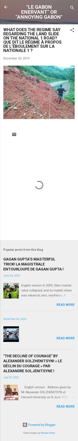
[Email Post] (14, 136)
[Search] (72, 8)
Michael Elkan (48, 433)
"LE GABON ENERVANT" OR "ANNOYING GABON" (39, 12)
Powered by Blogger (41, 425)
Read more (66, 305)
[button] (72, 31)
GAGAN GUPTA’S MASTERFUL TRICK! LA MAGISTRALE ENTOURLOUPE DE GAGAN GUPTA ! (33, 264)
